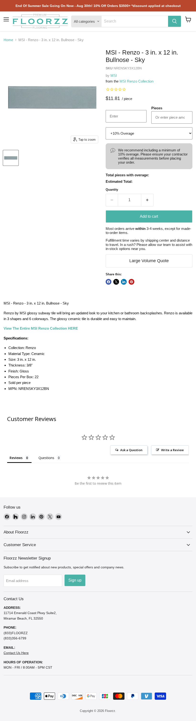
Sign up (75, 580)
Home (8, 40)
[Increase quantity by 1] (147, 200)
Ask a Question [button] (131, 450)
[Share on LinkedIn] (124, 282)
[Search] (174, 21)
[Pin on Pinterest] (131, 282)
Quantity (112, 189)
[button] (188, 19)
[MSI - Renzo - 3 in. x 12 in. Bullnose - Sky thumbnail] (10, 158)
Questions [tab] (46, 457)
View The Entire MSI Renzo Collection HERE (41, 328)
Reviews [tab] (16, 457)
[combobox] (135, 21)
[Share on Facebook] (108, 282)
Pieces (156, 108)
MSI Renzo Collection (136, 81)
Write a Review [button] (172, 450)
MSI (113, 75)
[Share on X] (116, 282)
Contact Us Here (16, 653)
